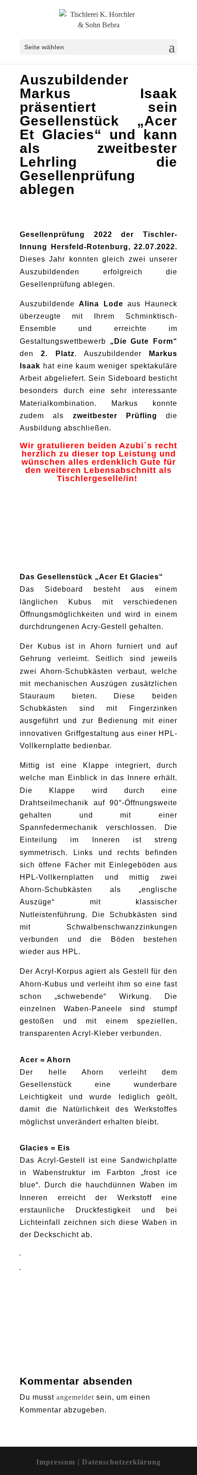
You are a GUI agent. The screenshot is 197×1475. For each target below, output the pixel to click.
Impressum (56, 1462)
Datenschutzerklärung (121, 1462)
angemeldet (75, 1397)
